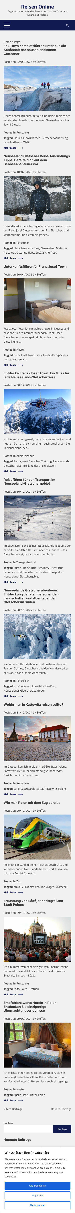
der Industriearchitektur (28, 788)
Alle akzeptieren (37, 1185)
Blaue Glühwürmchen (26, 138)
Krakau (17, 887)
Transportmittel (26, 562)
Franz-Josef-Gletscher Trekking (32, 461)
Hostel (20, 349)
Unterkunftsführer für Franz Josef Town (35, 266)
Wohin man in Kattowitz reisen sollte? (33, 704)
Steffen (41, 61)
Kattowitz (51, 788)
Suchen (8, 1123)
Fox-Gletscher (22, 686)
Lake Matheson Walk (16, 142)
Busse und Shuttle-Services (30, 568)
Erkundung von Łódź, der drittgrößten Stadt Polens (33, 903)
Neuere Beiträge (61, 1109)
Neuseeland (19, 359)
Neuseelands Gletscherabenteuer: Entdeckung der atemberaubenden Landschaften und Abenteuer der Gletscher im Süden (31, 596)
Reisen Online (37, 6)
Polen (24, 989)
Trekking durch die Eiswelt (39, 465)
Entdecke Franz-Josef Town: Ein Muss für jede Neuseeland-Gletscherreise (36, 375)
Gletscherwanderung (55, 138)
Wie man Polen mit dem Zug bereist (32, 803)
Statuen (34, 989)
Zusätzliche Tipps (46, 252)
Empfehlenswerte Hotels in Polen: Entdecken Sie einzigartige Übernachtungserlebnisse (30, 1006)
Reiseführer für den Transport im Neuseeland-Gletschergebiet (29, 482)
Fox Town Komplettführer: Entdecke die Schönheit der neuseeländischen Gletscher (35, 49)
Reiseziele (22, 132)
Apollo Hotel (21, 1095)
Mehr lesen (10, 148)
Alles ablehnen (37, 1205)
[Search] (67, 25)
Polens (62, 788)
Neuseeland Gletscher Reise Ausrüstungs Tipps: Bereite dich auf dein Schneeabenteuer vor (37, 160)
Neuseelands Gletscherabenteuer (24, 690)
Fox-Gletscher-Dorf (44, 686)
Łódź (16, 989)
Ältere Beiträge (13, 1109)
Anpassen (37, 1195)
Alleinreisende (25, 456)
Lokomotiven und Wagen (39, 887)
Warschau (62, 887)
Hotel (33, 1095)
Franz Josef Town (23, 355)
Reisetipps (22, 242)
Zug (18, 881)
